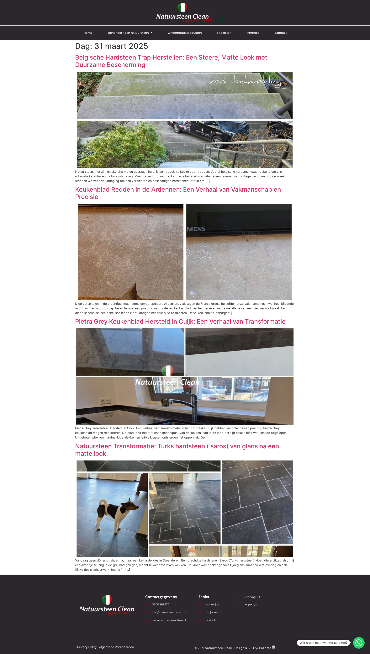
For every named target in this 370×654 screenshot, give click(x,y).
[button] (359, 643)
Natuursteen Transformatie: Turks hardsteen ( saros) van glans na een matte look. (177, 449)
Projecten (224, 33)
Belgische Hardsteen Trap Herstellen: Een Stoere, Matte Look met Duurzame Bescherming (171, 61)
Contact (281, 33)
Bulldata (265, 648)
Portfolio (253, 33)
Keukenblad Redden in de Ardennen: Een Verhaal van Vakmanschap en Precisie (178, 193)
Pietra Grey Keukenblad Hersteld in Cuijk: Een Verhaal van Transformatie (180, 321)
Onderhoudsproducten (185, 33)
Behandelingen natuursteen (128, 33)
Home (87, 33)
